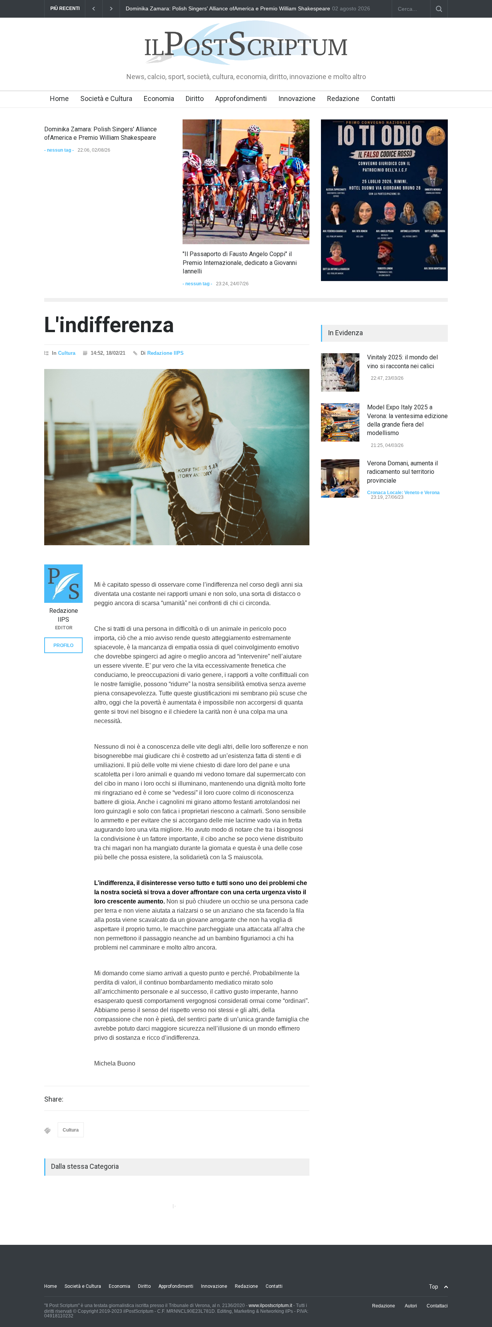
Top (433, 1287)
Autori (411, 1306)
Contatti (383, 98)
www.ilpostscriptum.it (270, 1305)
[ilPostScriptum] (246, 53)
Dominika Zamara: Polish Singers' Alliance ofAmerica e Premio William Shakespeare (228, 8)
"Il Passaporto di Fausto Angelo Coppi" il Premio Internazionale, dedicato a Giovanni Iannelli (240, 262)
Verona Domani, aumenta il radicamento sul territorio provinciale (402, 472)
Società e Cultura (106, 98)
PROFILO (63, 645)
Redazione (343, 98)
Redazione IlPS (165, 353)
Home (59, 98)
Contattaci (437, 1306)
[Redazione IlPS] (63, 583)
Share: (53, 1099)
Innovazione (297, 98)
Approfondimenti (241, 98)
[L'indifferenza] (176, 457)
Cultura (66, 353)
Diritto (195, 98)
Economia (159, 98)
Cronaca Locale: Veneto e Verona (403, 492)
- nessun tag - (59, 150)
